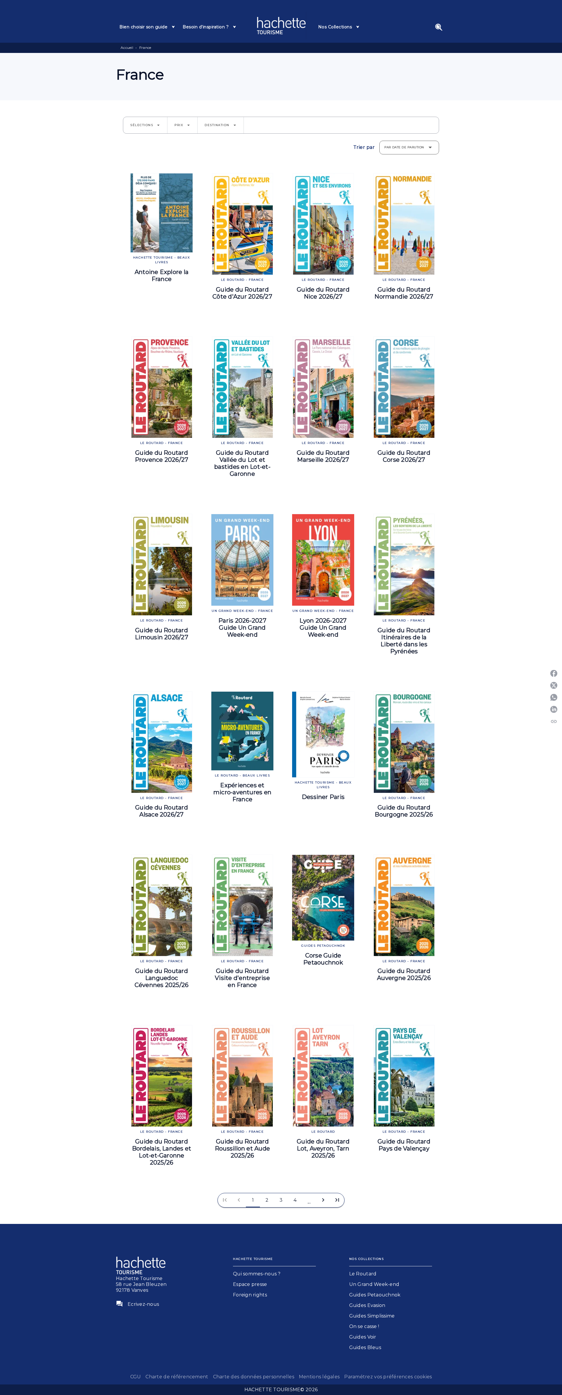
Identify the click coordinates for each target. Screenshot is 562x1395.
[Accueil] (281, 25)
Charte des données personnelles (253, 1377)
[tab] (147, 27)
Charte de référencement (176, 1377)
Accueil (127, 47)
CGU (135, 1377)
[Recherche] (438, 27)
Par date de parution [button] (404, 147)
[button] (145, 125)
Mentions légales (319, 1377)
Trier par (364, 147)
